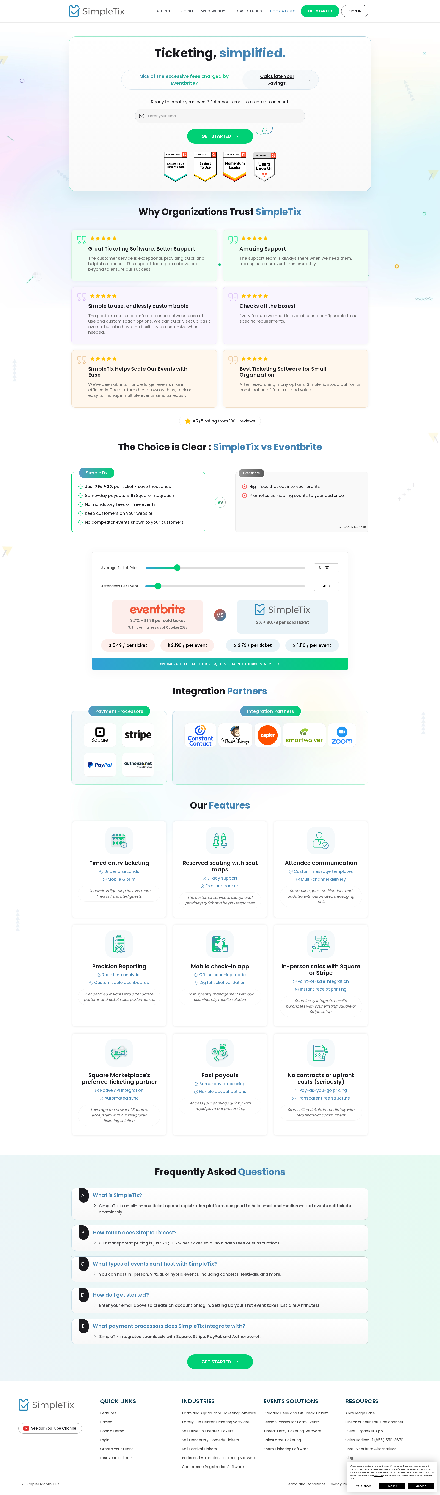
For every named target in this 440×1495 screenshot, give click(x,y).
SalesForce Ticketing (282, 1440)
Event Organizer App (364, 1431)
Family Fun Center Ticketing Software (216, 1422)
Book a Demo (112, 1431)
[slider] (177, 567)
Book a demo (283, 11)
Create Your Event (116, 1448)
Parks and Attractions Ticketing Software (219, 1457)
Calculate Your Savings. (277, 79)
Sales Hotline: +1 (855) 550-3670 (374, 1440)
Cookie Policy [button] (379, 1476)
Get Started (320, 11)
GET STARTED (216, 136)
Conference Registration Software (213, 1466)
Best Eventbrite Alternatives (370, 1448)
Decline (392, 1486)
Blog (349, 1457)
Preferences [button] (355, 1479)
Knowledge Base (360, 1413)
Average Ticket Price (120, 567)
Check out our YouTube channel (374, 1422)
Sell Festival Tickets (199, 1448)
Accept (421, 1486)
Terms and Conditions (306, 1484)
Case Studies (249, 11)
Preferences (363, 1486)
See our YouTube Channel (54, 1428)
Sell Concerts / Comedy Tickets (210, 1440)
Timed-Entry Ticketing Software (292, 1431)
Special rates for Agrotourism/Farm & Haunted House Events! (215, 664)
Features (161, 11)
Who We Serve (214, 11)
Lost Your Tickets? (116, 1457)
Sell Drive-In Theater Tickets (207, 1431)
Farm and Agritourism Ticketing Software (219, 1413)
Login (104, 1440)
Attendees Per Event (119, 586)
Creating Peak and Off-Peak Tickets (296, 1413)
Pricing (185, 11)
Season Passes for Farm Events (292, 1422)
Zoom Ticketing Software (286, 1448)
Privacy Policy (341, 1484)
